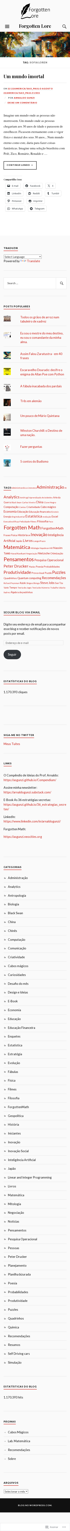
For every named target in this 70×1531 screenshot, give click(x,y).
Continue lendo (17, 166)
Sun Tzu (59, 583)
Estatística (33, 516)
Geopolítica (16, 1116)
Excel (55, 516)
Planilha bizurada (19, 1274)
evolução (47, 517)
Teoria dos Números (41, 587)
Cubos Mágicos (18, 1432)
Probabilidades (52, 566)
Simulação (15, 1362)
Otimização (56, 553)
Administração (50, 487)
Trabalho (54, 587)
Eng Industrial (18, 517)
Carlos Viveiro (28, 502)
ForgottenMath (52, 528)
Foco (51, 521)
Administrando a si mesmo (23, 488)
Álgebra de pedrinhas (22, 592)
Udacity (62, 587)
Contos (22, 507)
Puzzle (48, 572)
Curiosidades (17, 975)
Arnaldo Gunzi (24, 97)
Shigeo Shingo (33, 583)
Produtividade (17, 572)
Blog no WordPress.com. (35, 1505)
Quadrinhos (10, 578)
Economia (10, 511)
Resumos (14, 1345)
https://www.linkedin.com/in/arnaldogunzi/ (32, 821)
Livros (28, 540)
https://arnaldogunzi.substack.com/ (27, 792)
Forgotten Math (22, 527)
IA (29, 535)
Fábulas (13, 1072)
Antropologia (17, 895)
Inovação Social (18, 1151)
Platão (32, 566)
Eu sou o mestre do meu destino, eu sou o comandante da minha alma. (41, 337)
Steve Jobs (47, 583)
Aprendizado (35, 497)
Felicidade (25, 521)
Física (14, 535)
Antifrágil (24, 497)
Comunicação (17, 948)
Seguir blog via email (22, 612)
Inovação (39, 534)
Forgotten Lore (35, 26)
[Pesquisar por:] (35, 283)
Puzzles (59, 572)
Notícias (13, 1221)
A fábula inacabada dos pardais (41, 386)
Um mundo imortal (24, 76)
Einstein (55, 512)
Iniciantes (14, 1133)
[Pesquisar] (61, 283)
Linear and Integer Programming (30, 1177)
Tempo (13, 587)
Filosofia (42, 521)
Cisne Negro (50, 502)
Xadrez (7, 592)
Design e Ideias (18, 992)
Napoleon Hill (46, 548)
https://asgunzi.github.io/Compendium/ (30, 780)
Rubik (23, 583)
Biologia (13, 904)
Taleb (6, 587)
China (39, 502)
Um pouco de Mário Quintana (39, 416)
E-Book (13, 1001)
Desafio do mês (18, 984)
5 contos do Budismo (34, 461)
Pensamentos (19, 559)
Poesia (39, 566)
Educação (22, 511)
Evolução (14, 1063)
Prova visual (38, 572)
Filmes (33, 521)
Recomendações (54, 578)
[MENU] (7, 26)
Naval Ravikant (18, 553)
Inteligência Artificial (22, 1160)
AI (66, 488)
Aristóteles (47, 497)
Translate (33, 261)
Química (13, 1327)
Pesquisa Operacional (49, 560)
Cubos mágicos (18, 966)
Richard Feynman (11, 583)
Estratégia (15, 1054)
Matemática (17, 547)
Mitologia (35, 548)
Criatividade (33, 506)
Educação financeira (40, 511)
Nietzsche (44, 553)
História (23, 535)
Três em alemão (31, 401)
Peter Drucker (16, 566)
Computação (11, 506)
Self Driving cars (19, 1353)
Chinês (12, 931)
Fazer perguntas (31, 447)
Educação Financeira (21, 1028)
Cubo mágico (48, 506)
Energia (7, 516)
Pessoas (13, 1248)
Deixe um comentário (22, 102)
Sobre (12, 1459)
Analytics (12, 497)
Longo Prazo (39, 541)
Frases (7, 535)
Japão (19, 540)
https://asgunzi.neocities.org (23, 837)
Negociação (31, 553)
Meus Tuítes (12, 744)
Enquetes (14, 1036)
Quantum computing (29, 578)
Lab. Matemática (19, 1441)
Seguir (12, 654)
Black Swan (16, 502)
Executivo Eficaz (11, 521)
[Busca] (61, 26)
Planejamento (17, 1265)
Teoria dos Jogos (25, 587)
